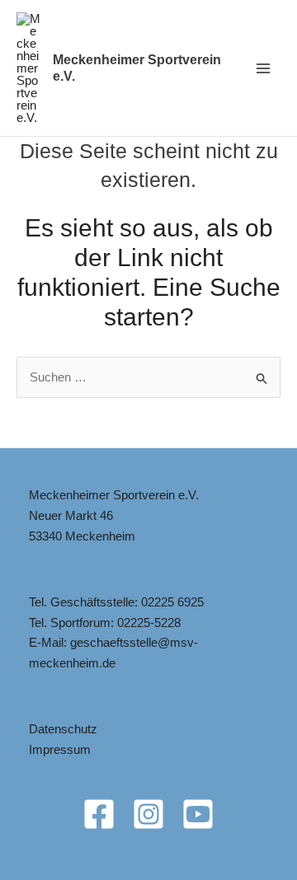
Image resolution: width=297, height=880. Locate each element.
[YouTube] (198, 814)
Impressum (60, 749)
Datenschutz (63, 729)
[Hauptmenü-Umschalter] (263, 68)
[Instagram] (148, 814)
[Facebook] (99, 814)
